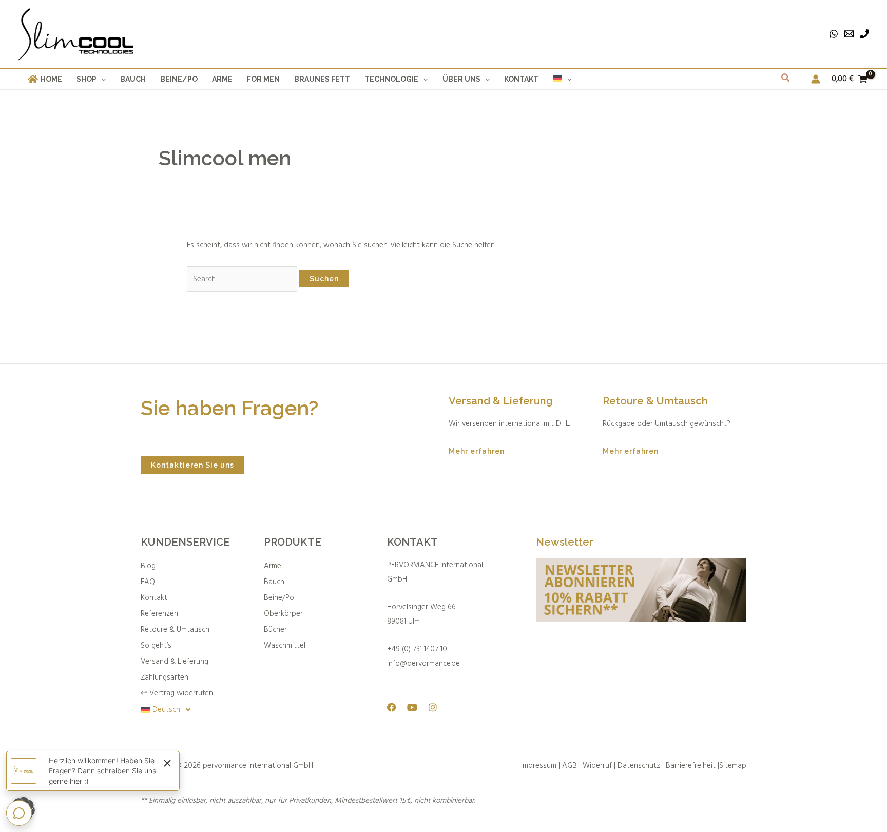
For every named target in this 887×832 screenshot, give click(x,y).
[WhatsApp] (833, 33)
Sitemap (732, 766)
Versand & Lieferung (174, 661)
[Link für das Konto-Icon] (815, 79)
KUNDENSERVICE (185, 542)
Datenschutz (639, 766)
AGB (569, 766)
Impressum (538, 766)
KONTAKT (412, 542)
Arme (272, 566)
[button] (101, 79)
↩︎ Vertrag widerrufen (177, 693)
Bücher (275, 630)
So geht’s (156, 646)
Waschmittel (284, 646)
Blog (148, 566)
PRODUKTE (292, 542)
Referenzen (159, 614)
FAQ (148, 582)
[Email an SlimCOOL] (849, 33)
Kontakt (154, 598)
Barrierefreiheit (691, 766)
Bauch (274, 582)
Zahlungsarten (164, 677)
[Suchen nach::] (243, 279)
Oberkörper (283, 614)
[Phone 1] (864, 33)
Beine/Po (279, 598)
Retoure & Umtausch (175, 630)
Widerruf (598, 766)
